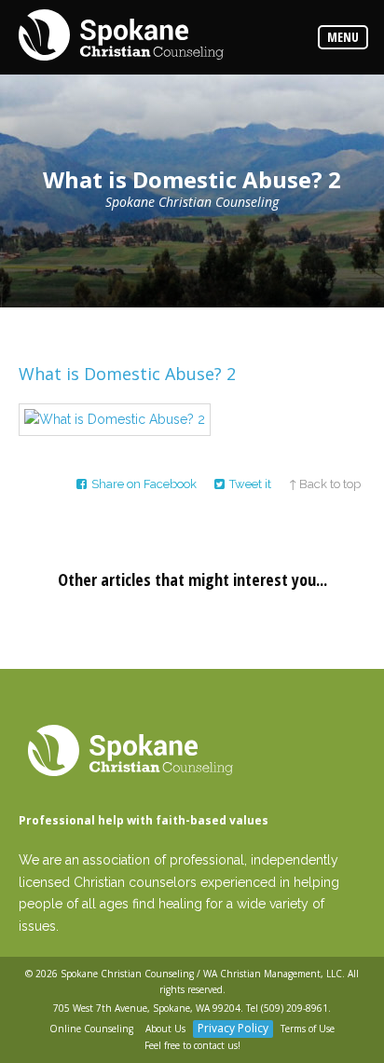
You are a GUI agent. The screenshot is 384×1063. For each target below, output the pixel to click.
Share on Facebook (144, 484)
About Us (165, 1028)
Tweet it (250, 484)
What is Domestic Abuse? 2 (127, 373)
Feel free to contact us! (192, 1045)
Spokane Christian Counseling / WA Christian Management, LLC (201, 973)
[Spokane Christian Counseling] (121, 36)
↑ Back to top (325, 484)
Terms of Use (308, 1028)
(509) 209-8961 (294, 1008)
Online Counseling (91, 1028)
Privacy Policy (233, 1028)
